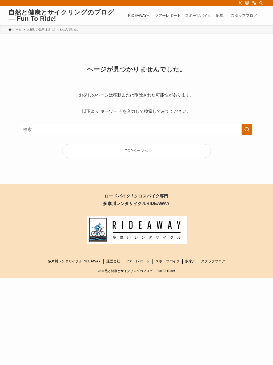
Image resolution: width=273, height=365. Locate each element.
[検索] (261, 3)
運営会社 (113, 261)
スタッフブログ (213, 261)
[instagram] (247, 3)
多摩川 (190, 261)
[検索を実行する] (247, 129)
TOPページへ (136, 151)
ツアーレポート (138, 261)
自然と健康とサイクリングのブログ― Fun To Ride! (61, 15)
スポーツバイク (167, 261)
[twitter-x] (240, 3)
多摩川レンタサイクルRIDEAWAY (74, 261)
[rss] (254, 3)
